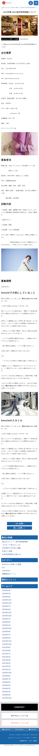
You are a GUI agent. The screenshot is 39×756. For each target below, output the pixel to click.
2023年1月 (6, 625)
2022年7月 (6, 635)
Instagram (20, 729)
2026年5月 (6, 590)
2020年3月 (6, 692)
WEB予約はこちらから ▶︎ (19, 723)
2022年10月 (7, 628)
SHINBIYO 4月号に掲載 (11, 548)
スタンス (26, 734)
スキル (18, 734)
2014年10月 (7, 698)
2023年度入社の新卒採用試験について (19, 12)
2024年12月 (7, 603)
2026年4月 (6, 593)
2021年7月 (6, 654)
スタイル (34, 734)
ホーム (12, 734)
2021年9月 (6, 647)
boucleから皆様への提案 (12, 7)
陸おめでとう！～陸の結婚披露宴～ (15, 542)
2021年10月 (7, 644)
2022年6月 (6, 638)
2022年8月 (6, 631)
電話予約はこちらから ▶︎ (19, 715)
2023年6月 (6, 622)
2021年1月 (6, 669)
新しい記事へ (19, 528)
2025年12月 (7, 600)
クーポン (27, 737)
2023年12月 (7, 612)
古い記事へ (20, 523)
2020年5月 (6, 685)
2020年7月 (6, 679)
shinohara (6, 570)
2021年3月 (6, 666)
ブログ (34, 737)
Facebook (7, 729)
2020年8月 (6, 676)
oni (3, 567)
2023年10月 (7, 616)
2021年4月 (6, 663)
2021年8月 (6, 650)
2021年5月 (6, 660)
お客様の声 (23, 741)
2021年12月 (7, 641)
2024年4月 (6, 609)
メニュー (19, 737)
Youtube (33, 729)
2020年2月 (6, 695)
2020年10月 (7, 673)
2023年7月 (6, 619)
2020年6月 (6, 682)
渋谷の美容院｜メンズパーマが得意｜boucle (17, 745)
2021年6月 (6, 657)
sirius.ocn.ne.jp (17, 73)
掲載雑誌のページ (9, 574)
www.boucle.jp (14, 78)
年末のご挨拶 (7, 551)
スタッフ (11, 737)
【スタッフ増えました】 (11, 545)
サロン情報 (32, 741)
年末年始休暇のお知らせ (11, 554)
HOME (3, 7)
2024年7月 (6, 606)
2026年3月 (6, 597)
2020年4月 (6, 688)
